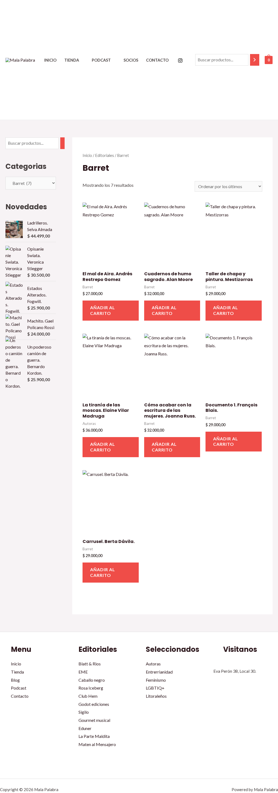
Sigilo (83, 712)
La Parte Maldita (94, 736)
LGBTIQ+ (155, 687)
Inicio (50, 60)
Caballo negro (91, 680)
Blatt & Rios (89, 663)
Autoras (153, 663)
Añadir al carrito (102, 310)
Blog (15, 680)
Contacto (157, 60)
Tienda (71, 60)
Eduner (84, 728)
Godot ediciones (93, 704)
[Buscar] (254, 60)
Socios (131, 60)
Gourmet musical (94, 720)
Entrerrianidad (159, 671)
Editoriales (104, 155)
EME (83, 671)
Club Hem (87, 696)
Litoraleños (156, 696)
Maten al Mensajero (97, 744)
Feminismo (156, 680)
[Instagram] (180, 60)
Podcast (101, 60)
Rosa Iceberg (90, 687)
